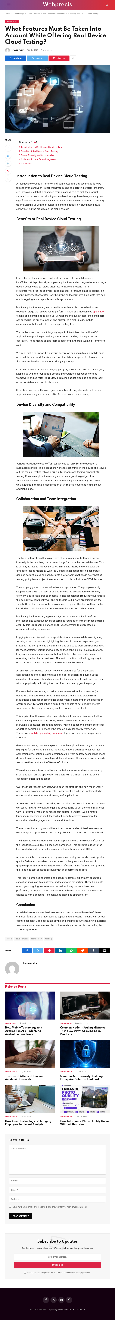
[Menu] (8, 4)
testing (48, 939)
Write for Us (69, 1309)
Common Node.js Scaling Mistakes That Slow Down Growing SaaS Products (82, 1031)
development (22, 939)
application (99, 311)
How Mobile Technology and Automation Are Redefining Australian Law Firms (23, 1031)
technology (36, 939)
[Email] (8, 179)
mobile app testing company (46, 733)
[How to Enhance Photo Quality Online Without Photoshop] (85, 1099)
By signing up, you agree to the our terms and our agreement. (59, 1273)
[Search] (106, 4)
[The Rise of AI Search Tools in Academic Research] (30, 1054)
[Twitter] (8, 156)
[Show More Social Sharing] (73, 58)
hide (34, 142)
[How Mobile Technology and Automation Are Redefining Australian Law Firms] (30, 1006)
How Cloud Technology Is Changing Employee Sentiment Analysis (28, 1123)
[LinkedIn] (8, 163)
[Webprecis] (57, 5)
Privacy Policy (75, 1273)
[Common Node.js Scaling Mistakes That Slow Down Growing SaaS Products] (85, 1006)
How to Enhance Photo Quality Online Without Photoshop (85, 1123)
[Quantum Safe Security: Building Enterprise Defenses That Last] (85, 1054)
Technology (12, 22)
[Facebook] (8, 148)
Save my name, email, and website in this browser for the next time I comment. (50, 1207)
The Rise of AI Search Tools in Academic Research (24, 1078)
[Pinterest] (8, 171)
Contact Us (80, 1309)
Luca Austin (19, 50)
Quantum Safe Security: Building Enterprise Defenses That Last (81, 1078)
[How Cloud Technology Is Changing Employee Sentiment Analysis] (30, 1099)
